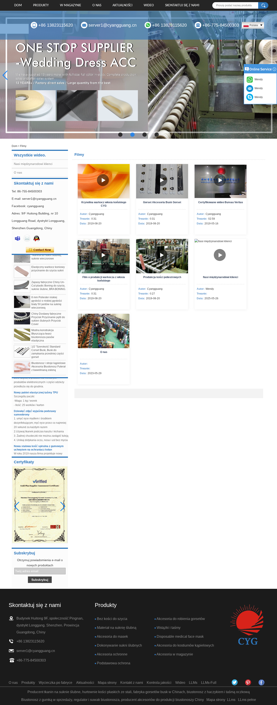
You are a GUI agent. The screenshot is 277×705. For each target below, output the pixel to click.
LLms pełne (247, 700)
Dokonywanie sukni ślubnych (119, 645)
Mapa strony (107, 682)
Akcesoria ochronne (112, 654)
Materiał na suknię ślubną (116, 627)
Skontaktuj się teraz (40, 250)
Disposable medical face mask (180, 636)
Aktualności (122, 5)
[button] (120, 134)
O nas (96, 5)
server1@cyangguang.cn (113, 25)
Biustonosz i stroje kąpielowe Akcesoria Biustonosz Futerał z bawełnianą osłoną (48, 360)
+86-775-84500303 (220, 25)
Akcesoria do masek (112, 636)
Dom (18, 5)
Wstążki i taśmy (168, 627)
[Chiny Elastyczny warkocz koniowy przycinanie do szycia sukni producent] (22, 264)
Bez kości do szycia (112, 619)
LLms (231, 700)
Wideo (149, 5)
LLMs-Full (208, 682)
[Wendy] (17, 238)
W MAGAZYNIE (70, 5)
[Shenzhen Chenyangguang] (234, 682)
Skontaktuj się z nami (182, 5)
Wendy (258, 97)
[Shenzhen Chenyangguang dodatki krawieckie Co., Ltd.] (246, 624)
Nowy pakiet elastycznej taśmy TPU (36, 385)
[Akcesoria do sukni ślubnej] (138, 75)
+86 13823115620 (55, 25)
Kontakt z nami (131, 682)
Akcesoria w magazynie (174, 654)
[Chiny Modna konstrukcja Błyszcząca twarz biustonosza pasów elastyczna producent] (22, 328)
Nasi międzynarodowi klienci (33, 164)
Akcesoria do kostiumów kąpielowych (185, 645)
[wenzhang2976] (248, 682)
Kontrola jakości (159, 682)
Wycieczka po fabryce (55, 682)
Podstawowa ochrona (113, 663)
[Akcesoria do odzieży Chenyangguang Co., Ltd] (261, 682)
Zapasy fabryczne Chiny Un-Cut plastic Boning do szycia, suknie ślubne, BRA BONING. (48, 279)
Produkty (41, 5)
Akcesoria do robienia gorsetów (180, 619)
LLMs (193, 682)
